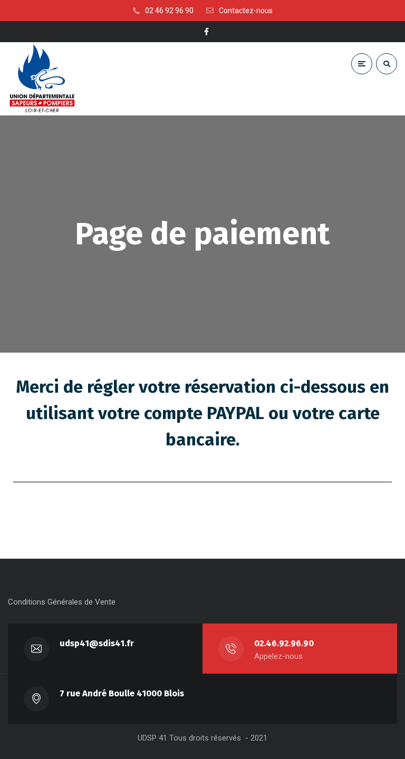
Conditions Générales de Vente (61, 602)
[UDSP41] (42, 78)
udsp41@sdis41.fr (97, 643)
